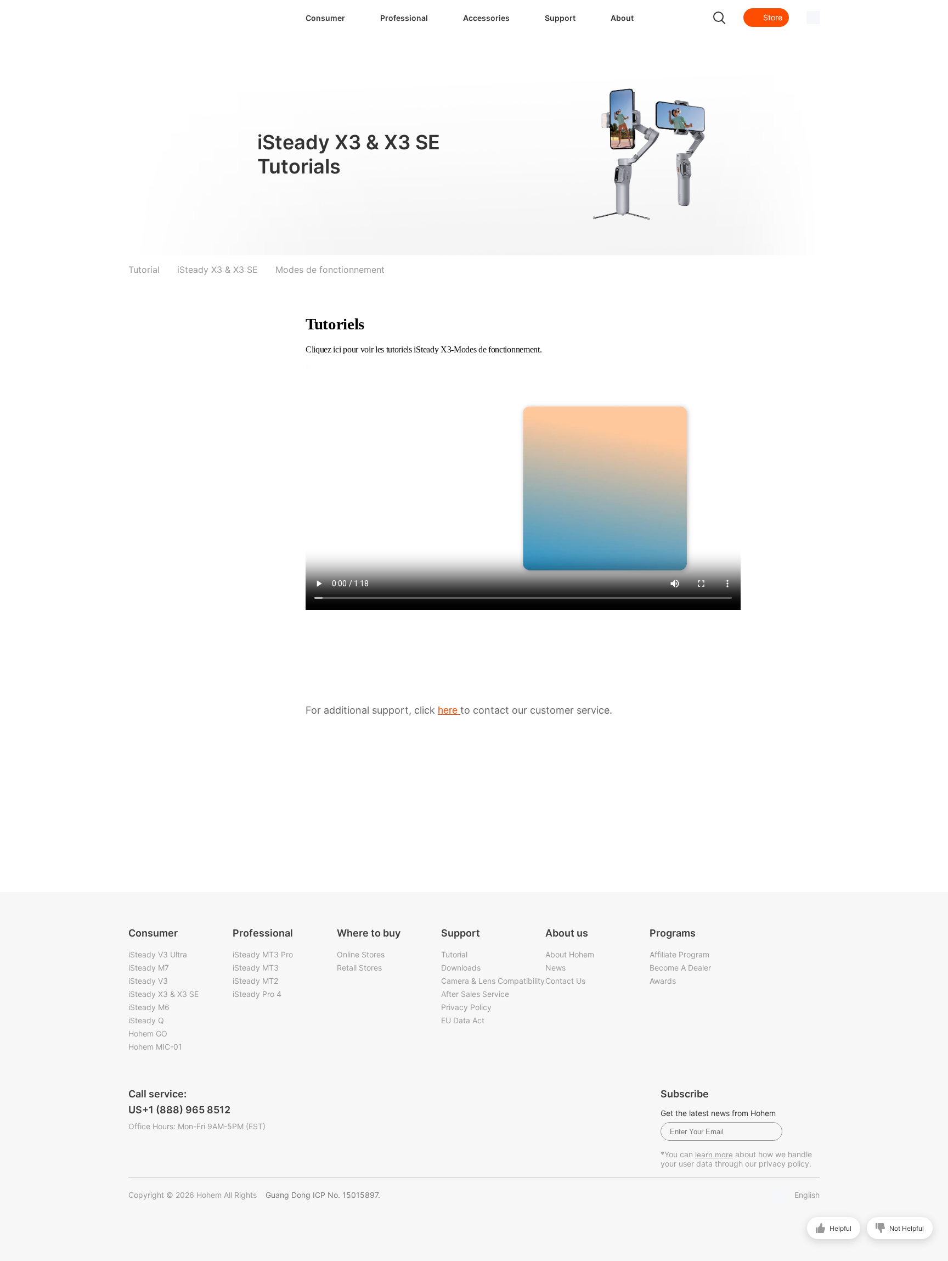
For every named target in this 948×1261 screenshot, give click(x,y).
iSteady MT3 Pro (263, 954)
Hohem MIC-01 (155, 1046)
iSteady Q (146, 1020)
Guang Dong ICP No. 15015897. (323, 1195)
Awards (663, 980)
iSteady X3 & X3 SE (163, 994)
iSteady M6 (149, 1007)
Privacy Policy (466, 1007)
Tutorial (454, 954)
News (555, 967)
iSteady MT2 (255, 980)
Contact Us (565, 980)
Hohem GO (147, 1033)
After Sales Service (475, 994)
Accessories (486, 18)
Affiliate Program (679, 954)
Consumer (325, 18)
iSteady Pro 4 (257, 994)
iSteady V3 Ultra (157, 954)
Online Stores (361, 954)
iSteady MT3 (256, 967)
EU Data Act (462, 1020)
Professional (404, 18)
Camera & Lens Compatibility (493, 980)
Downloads (461, 967)
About (622, 18)
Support (560, 18)
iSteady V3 (148, 980)
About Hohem (569, 954)
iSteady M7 (148, 967)
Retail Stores (359, 967)
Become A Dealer (680, 967)
